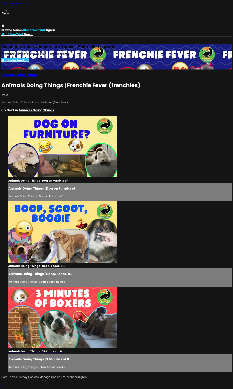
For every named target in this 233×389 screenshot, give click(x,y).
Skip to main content (15, 3)
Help (4, 377)
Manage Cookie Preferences (58, 377)
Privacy (23, 377)
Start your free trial (15, 60)
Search (17, 30)
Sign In (28, 34)
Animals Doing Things (19, 75)
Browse (6, 30)
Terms (13, 377)
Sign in (50, 30)
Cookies (33, 377)
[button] (3, 26)
